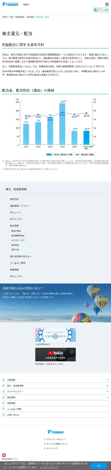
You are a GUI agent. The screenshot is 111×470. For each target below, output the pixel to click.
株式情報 (30, 17)
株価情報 (14, 269)
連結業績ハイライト (20, 205)
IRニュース (15, 212)
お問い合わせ (13, 414)
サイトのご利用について (56, 443)
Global (107, 4)
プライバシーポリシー (55, 439)
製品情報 (11, 397)
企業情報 (11, 379)
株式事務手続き (18, 235)
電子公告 (15, 249)
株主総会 (15, 245)
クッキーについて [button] (49, 467)
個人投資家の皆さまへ (21, 256)
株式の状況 (16, 230)
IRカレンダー (16, 276)
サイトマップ (52, 448)
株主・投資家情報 (17, 17)
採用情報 (11, 403)
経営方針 (14, 199)
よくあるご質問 (17, 262)
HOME (4, 17)
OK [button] (98, 466)
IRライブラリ (16, 218)
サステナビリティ (15, 391)
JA (96, 10)
